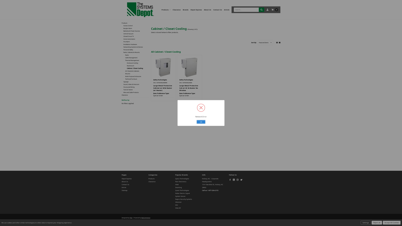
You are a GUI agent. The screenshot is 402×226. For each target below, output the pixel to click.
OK (201, 122)
